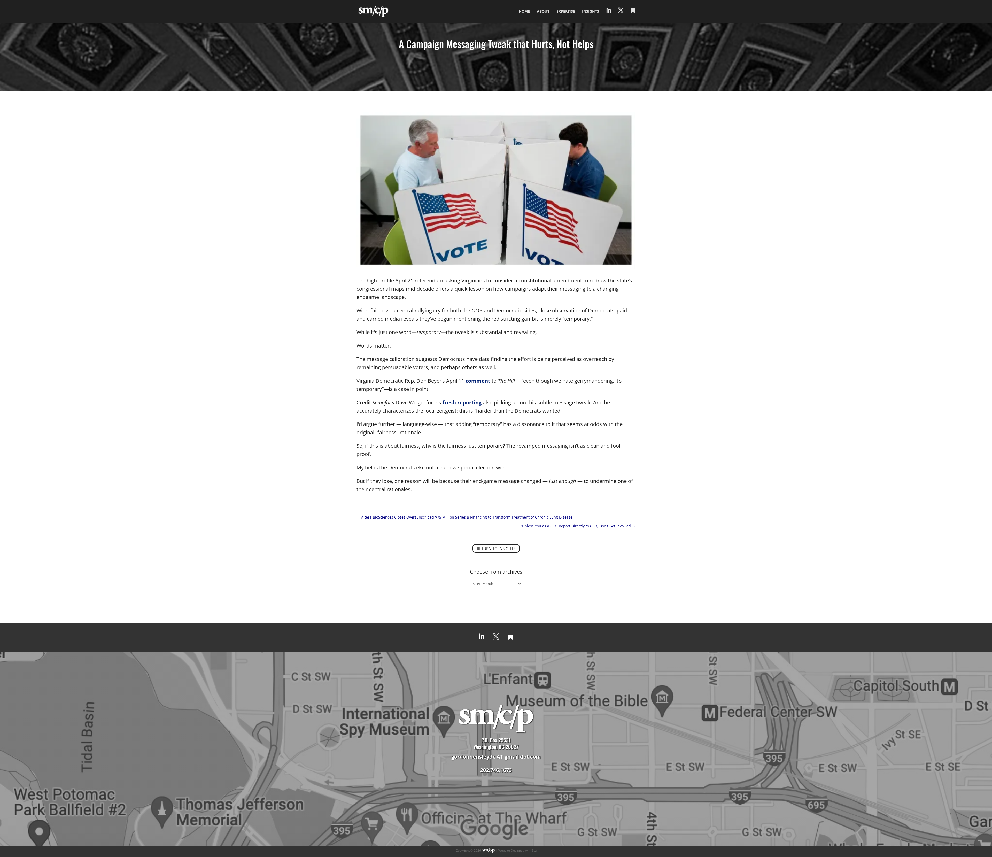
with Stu (531, 850)
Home (524, 12)
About (543, 12)
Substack (633, 16)
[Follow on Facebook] (510, 636)
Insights (590, 12)
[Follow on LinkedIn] (481, 636)
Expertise (565, 12)
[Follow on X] (496, 636)
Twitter (620, 16)
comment (478, 380)
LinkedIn (608, 16)
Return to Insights (496, 548)
